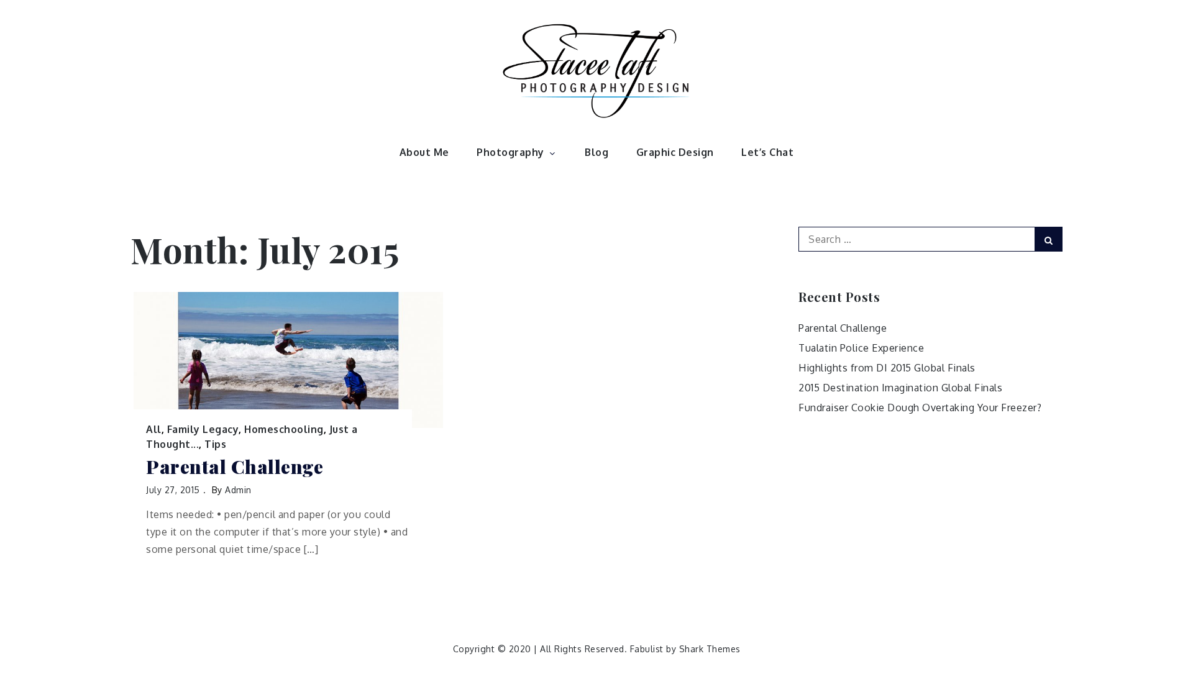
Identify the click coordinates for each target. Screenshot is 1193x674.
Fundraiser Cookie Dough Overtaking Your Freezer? (919, 407)
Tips (215, 444)
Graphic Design (675, 152)
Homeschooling (284, 429)
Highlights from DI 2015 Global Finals (887, 368)
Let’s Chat (767, 152)
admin (238, 490)
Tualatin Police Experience (861, 348)
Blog (596, 152)
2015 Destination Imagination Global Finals (900, 387)
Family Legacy (203, 429)
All (154, 429)
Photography (510, 152)
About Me (424, 152)
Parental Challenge (234, 467)
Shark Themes (710, 649)
